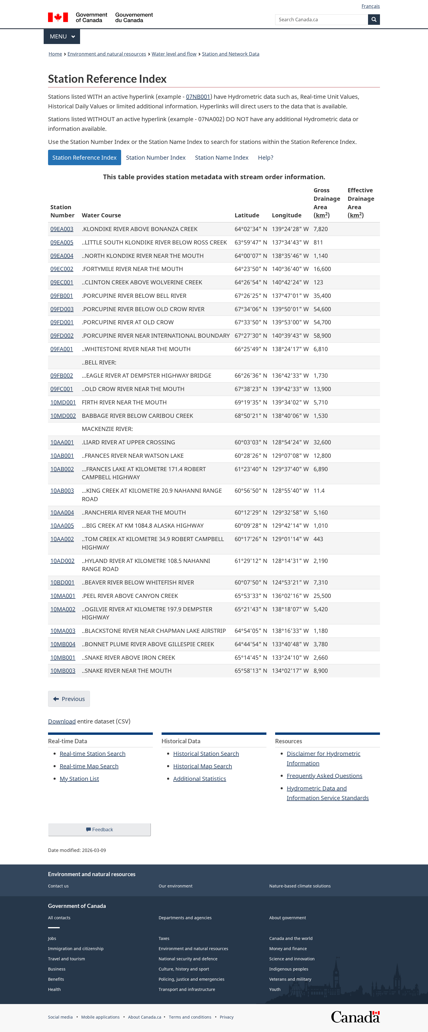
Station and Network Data (230, 54)
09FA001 (61, 349)
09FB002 (61, 375)
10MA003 (62, 631)
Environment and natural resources (107, 54)
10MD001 (63, 402)
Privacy (227, 1017)
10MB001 (62, 657)
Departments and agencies (185, 917)
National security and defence (188, 958)
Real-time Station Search (92, 754)
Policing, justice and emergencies (191, 979)
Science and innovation (292, 958)
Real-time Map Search (89, 766)
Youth (275, 989)
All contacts (59, 917)
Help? (265, 157)
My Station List (79, 779)
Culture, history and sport (184, 969)
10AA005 (62, 525)
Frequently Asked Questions (324, 776)
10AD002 (62, 561)
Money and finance (288, 948)
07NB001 (198, 97)
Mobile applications (100, 1017)
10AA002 (62, 539)
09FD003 (62, 309)
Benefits (56, 979)
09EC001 (61, 282)
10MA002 (62, 609)
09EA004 (61, 256)
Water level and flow (174, 54)
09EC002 (61, 269)
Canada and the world (291, 938)
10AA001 (62, 442)
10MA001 (62, 596)
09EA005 (61, 242)
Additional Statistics (199, 779)
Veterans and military (290, 979)
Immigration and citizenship (76, 948)
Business (57, 969)
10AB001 (62, 455)
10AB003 (62, 490)
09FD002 (62, 335)
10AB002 (62, 469)
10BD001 (62, 582)
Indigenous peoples (288, 969)
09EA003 (61, 229)
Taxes (164, 938)
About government (287, 917)
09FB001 (61, 296)
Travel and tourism (66, 958)
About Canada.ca (144, 1017)
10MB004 (62, 644)
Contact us (58, 886)
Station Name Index (222, 157)
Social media (60, 1017)
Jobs (52, 938)
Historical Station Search (206, 754)
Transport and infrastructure (187, 989)
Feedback (108, 831)
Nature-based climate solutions (300, 886)
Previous (73, 699)
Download (62, 721)
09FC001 (61, 389)
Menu (59, 36)
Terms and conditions (190, 1017)
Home (55, 54)
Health (54, 989)
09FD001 (62, 322)
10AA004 (62, 512)
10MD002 (63, 416)
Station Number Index (156, 157)
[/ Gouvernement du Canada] (100, 18)
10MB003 (62, 671)
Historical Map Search (202, 766)
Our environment (175, 886)
